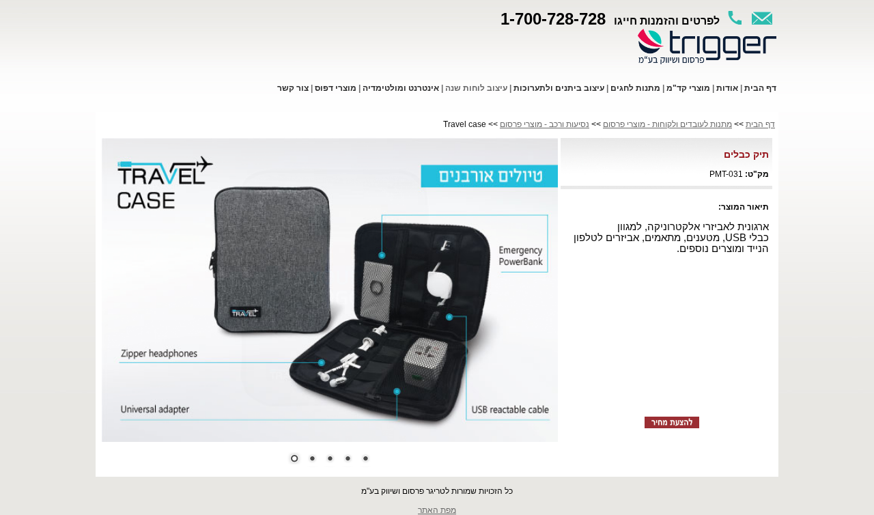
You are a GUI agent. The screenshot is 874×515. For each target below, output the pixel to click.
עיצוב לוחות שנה (476, 88)
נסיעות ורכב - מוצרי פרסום (544, 124)
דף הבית (760, 124)
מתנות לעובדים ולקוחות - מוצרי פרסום (667, 124)
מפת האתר (437, 510)
